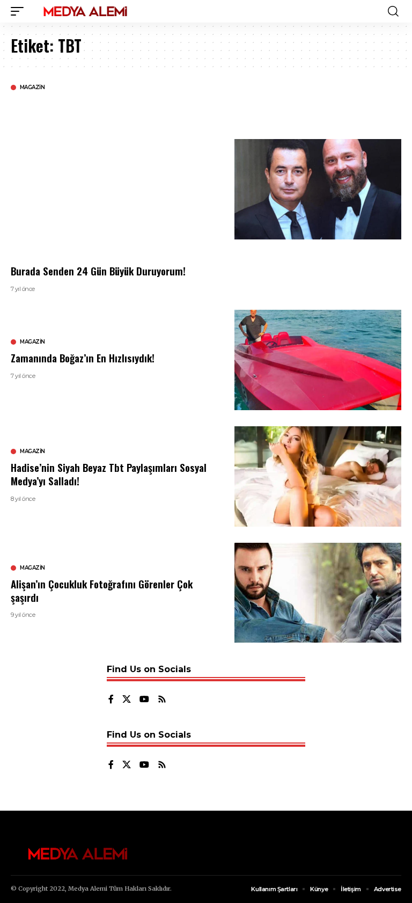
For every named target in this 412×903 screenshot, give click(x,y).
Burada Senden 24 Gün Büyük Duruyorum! (98, 270)
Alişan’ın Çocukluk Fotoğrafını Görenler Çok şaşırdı (102, 590)
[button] (20, 11)
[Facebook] (111, 700)
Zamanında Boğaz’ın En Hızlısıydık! (82, 357)
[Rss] (162, 700)
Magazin (32, 87)
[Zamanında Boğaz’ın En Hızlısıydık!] (317, 360)
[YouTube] (144, 700)
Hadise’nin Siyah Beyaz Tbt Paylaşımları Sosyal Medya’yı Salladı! (109, 474)
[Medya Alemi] (85, 11)
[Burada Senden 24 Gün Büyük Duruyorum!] (317, 189)
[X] (127, 700)
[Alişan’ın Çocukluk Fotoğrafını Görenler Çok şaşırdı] (317, 593)
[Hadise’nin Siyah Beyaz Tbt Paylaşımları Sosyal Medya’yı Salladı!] (317, 476)
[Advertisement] (114, 177)
